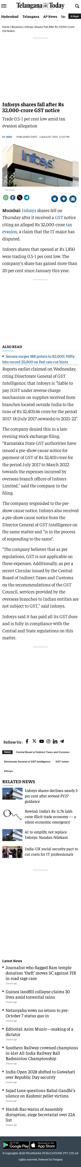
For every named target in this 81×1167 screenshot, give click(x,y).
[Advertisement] (40, 689)
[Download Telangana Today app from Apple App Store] (54, 199)
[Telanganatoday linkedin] (55, 741)
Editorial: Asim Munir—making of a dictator (39, 1031)
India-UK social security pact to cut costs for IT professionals (51, 851)
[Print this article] (72, 199)
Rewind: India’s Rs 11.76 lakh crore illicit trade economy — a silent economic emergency (50, 816)
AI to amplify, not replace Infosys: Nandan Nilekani (46, 834)
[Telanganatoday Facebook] (27, 741)
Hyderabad (9, 16)
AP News (50, 16)
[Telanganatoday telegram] (62, 741)
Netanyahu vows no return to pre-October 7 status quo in (37, 1012)
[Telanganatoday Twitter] (34, 742)
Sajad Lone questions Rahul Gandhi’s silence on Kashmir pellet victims (40, 1092)
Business (17, 27)
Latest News (12, 960)
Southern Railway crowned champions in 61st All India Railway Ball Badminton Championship (42, 1053)
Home (6, 27)
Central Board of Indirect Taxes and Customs (43, 752)
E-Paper (75, 16)
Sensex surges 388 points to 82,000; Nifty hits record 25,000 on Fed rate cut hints (38, 358)
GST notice (62, 761)
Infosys (29, 210)
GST (59, 217)
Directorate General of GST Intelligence (27, 761)
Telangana (30, 16)
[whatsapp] (6, 197)
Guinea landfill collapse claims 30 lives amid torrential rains (38, 994)
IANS (9, 137)
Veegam (58, 1159)
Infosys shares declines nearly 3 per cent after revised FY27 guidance (51, 796)
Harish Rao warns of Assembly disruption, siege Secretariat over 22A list (40, 1114)
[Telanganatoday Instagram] (48, 741)
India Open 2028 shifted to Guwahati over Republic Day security (40, 1074)
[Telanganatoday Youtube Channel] (41, 741)
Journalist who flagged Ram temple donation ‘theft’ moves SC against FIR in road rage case (41, 972)
